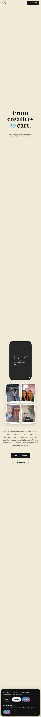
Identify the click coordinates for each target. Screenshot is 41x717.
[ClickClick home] (4, 2)
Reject (7, 699)
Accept (26, 699)
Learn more (25, 695)
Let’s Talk (33, 3)
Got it (7, 712)
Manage (16, 699)
